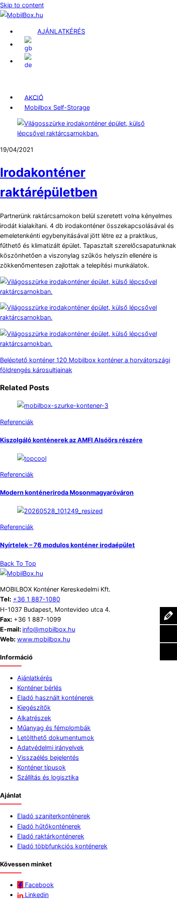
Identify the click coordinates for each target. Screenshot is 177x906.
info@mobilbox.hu (48, 629)
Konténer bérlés (39, 687)
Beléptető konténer (27, 360)
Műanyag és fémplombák (54, 727)
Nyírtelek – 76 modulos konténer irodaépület (67, 545)
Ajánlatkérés (34, 677)
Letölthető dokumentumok (55, 737)
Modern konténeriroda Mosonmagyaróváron (67, 492)
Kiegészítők (34, 707)
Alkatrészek (34, 717)
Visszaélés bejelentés (48, 757)
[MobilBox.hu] (21, 573)
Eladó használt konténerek (55, 697)
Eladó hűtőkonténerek (49, 826)
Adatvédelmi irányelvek (50, 747)
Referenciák (17, 421)
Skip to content (22, 5)
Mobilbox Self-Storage (57, 107)
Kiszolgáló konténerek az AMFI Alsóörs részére (71, 440)
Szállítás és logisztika (48, 777)
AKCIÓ (33, 97)
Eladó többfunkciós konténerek (62, 846)
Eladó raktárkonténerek (50, 836)
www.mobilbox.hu (43, 639)
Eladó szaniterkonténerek (53, 816)
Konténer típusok (41, 767)
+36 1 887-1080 (36, 599)
